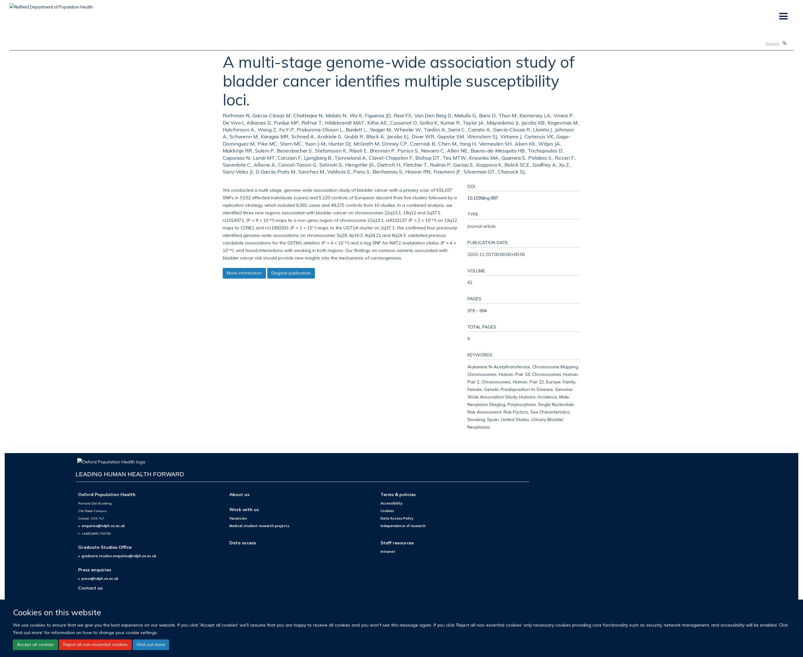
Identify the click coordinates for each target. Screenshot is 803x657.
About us (239, 494)
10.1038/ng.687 (482, 197)
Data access (242, 542)
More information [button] (244, 273)
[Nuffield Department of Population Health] (51, 4)
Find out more (151, 644)
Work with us (244, 509)
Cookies (387, 511)
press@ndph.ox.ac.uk (100, 578)
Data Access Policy (396, 518)
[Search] (784, 43)
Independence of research (403, 526)
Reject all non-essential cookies (95, 644)
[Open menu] (783, 16)
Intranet (387, 551)
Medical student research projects (259, 526)
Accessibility (391, 503)
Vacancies (238, 518)
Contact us (90, 587)
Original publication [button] (291, 273)
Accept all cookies (35, 644)
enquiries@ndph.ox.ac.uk (103, 526)
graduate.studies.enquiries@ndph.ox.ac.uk (119, 556)
